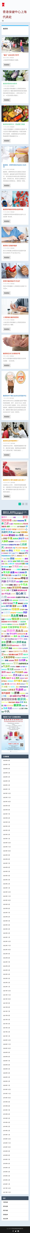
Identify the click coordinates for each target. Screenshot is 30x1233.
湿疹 (14, 605)
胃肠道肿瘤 (20, 521)
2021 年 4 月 (6, 1023)
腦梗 (12, 636)
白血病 (22, 624)
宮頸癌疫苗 (25, 588)
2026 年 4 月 (6, 777)
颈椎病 (15, 538)
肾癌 (4, 569)
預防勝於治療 (13, 654)
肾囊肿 (20, 648)
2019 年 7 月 (6, 1110)
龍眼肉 (11, 651)
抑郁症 (24, 541)
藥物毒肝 (20, 603)
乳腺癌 (6, 666)
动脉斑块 (21, 529)
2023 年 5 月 (6, 921)
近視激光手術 (12, 545)
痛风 (14, 642)
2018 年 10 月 (6, 1147)
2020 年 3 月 (6, 1077)
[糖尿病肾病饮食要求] (15, 75)
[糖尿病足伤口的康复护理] (15, 343)
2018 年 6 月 (6, 1163)
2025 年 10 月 (6, 801)
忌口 (17, 687)
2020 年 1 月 (6, 1085)
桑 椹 (13, 678)
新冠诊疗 (23, 684)
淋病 (22, 561)
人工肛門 (10, 517)
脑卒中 (4, 517)
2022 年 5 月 (6, 970)
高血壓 (15, 615)
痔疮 (4, 559)
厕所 (25, 690)
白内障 (22, 660)
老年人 (13, 555)
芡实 (8, 559)
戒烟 (14, 561)
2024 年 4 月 (6, 875)
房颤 (5, 705)
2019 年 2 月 (6, 1130)
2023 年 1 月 (6, 937)
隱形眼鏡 (10, 705)
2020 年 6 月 (6, 1065)
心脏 (5, 636)
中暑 (15, 603)
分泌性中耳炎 (20, 597)
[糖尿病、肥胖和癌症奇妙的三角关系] (15, 154)
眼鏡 (17, 582)
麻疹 (13, 553)
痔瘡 (4, 631)
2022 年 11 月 (6, 945)
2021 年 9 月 (6, 1003)
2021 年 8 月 (6, 1007)
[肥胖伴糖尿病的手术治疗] (15, 271)
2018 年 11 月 (6, 1143)
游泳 (10, 600)
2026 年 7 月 (6, 764)
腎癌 (24, 645)
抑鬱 (14, 517)
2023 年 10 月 (6, 900)
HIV (7, 651)
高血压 (19, 630)
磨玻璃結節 (5, 545)
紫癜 (22, 702)
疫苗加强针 (17, 669)
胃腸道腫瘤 (18, 559)
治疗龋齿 (23, 666)
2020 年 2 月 (6, 1081)
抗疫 (20, 675)
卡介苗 (22, 551)
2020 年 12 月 (6, 1040)
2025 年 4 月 (6, 826)
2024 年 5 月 (6, 871)
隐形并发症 (15, 645)
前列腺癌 (6, 692)
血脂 (12, 572)
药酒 (22, 669)
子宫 (8, 696)
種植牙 (24, 706)
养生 (11, 550)
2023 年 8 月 (6, 908)
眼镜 (20, 645)
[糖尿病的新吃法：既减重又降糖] (15, 113)
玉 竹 (3, 590)
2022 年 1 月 (6, 986)
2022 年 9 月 (6, 953)
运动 (6, 599)
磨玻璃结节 (15, 708)
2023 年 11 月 (6, 896)
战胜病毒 (15, 600)
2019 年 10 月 (6, 1097)
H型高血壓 (18, 564)
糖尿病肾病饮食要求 (10, 84)
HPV (26, 553)
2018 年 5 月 (6, 1167)
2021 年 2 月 (6, 1032)
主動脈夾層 (17, 541)
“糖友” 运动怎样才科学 (11, 55)
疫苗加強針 (15, 624)
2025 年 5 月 (6, 822)
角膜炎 (9, 588)
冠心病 (19, 593)
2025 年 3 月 (6, 830)
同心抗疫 (18, 548)
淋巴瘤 (9, 606)
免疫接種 (11, 660)
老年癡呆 (18, 680)
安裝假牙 (5, 553)
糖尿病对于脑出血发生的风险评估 (14, 396)
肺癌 (19, 642)
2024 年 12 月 (6, 842)
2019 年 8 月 (6, 1106)
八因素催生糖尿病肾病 (11, 317)
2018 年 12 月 (6, 1139)
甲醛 (23, 695)
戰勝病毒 (6, 567)
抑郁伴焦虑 (22, 687)
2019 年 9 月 (6, 1102)
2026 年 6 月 (6, 768)
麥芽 (26, 678)
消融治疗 (9, 672)
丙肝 (25, 612)
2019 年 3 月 (6, 1126)
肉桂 (10, 648)
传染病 (24, 657)
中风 (7, 711)
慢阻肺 (15, 619)
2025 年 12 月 (6, 793)
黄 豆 (13, 672)
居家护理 (19, 606)
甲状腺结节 (18, 657)
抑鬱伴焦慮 (17, 578)
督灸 (15, 585)
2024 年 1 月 (6, 888)
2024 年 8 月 (6, 859)
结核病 (15, 609)
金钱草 (13, 594)
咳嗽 (6, 660)
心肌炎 (14, 521)
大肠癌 (5, 541)
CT (10, 590)
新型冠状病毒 (9, 699)
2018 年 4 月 (6, 1171)
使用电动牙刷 (21, 634)
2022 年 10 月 (6, 949)
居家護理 (13, 597)
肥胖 (17, 678)
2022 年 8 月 (6, 958)
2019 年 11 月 (6, 1093)
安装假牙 (22, 678)
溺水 (17, 535)
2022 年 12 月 (6, 941)
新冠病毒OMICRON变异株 (9, 622)
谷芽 (18, 526)
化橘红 (10, 585)
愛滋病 (12, 535)
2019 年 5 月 (6, 1118)
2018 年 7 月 (6, 1159)
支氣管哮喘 (13, 627)
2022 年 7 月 (6, 962)
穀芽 (10, 567)
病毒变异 (8, 569)
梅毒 (21, 535)
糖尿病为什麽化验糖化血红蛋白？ (14, 480)
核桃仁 (13, 687)
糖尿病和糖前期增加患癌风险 (13, 209)
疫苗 (4, 642)
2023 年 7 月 (6, 912)
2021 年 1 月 (6, 1036)
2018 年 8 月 (6, 1155)
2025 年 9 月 (6, 805)
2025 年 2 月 (6, 834)
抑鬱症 (19, 569)
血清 (26, 675)
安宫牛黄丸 (13, 526)
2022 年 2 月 (6, 982)
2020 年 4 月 (6, 1073)
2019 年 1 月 (6, 1134)
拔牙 (19, 622)
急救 (21, 581)
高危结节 (22, 526)
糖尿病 (21, 699)
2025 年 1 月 (6, 838)
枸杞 (16, 572)
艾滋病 (14, 590)
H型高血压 (10, 681)
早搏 (6, 551)
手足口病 (7, 575)
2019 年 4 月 (6, 1122)
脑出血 (6, 655)
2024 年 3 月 (6, 879)
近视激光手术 (9, 664)
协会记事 (5, 1218)
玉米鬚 (18, 532)
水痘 (22, 636)
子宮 (9, 687)
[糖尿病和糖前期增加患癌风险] (15, 199)
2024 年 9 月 (6, 855)
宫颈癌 (22, 609)
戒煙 (8, 526)
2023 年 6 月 (6, 917)
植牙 (14, 532)
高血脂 (9, 645)
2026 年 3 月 (6, 781)
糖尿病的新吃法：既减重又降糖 (14, 124)
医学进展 (12, 169)
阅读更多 (7, 65)
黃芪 (23, 675)
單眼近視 (21, 553)
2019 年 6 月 (6, 1114)
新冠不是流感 (8, 603)
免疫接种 (11, 541)
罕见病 (7, 593)
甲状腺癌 (19, 672)
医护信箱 (13, 443)
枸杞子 (8, 678)
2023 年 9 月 (6, 904)
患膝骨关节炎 (18, 651)
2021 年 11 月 (6, 995)
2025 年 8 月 (6, 810)
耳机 (3, 639)
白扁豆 (11, 524)
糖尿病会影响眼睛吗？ (11, 441)
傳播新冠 (19, 556)
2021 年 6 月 (6, 1015)
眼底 (19, 575)
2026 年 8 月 (6, 760)
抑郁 (5, 538)
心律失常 (11, 564)
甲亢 (16, 553)
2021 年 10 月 (6, 999)
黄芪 (18, 545)
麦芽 (27, 696)
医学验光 (4, 681)
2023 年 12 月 (6, 892)
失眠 (18, 561)
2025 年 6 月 (6, 818)
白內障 (5, 648)
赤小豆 (6, 684)
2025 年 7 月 (6, 814)
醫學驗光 (4, 588)
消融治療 (24, 548)
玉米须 (5, 675)
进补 (11, 696)
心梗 (7, 590)
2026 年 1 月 (6, 789)
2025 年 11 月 (6, 797)
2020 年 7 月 (6, 1060)
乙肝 (6, 523)
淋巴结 (10, 561)
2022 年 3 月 (6, 978)
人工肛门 (21, 708)
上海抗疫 (19, 517)
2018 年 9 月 (6, 1151)
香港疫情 (21, 600)
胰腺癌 (10, 630)
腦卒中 (5, 561)
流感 (5, 708)
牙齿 (19, 636)
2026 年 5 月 (6, 773)
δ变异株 (14, 569)
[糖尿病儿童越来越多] (15, 235)
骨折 (4, 634)
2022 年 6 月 (6, 966)
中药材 (14, 529)
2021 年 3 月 (6, 1028)
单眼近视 (15, 648)
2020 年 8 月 (6, 1056)
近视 (24, 605)
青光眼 (6, 572)
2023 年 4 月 (6, 925)
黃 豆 (25, 639)
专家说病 (12, 57)
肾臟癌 (18, 666)
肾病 (15, 663)
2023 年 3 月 (6, 929)
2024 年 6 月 (6, 867)
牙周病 (16, 550)
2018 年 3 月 (6, 1176)
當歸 (8, 597)
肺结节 (21, 538)
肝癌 (9, 642)
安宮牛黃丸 (13, 684)
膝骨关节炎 (17, 696)
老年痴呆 (11, 581)
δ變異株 (25, 567)
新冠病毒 (16, 587)
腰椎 (9, 609)
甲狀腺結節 (19, 613)
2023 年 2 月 (6, 933)
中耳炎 (24, 584)
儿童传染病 (8, 548)
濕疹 (16, 660)
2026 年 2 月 (6, 785)
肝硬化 (21, 638)
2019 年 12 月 (6, 1089)
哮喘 (23, 578)
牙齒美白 (10, 675)
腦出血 (26, 636)
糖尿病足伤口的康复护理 (11, 353)
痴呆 (15, 636)
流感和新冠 (22, 663)
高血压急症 (11, 702)
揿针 (10, 553)
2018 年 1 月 (6, 1184)
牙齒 (13, 548)
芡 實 (18, 585)
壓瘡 (8, 634)
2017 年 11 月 (6, 1192)
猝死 (21, 566)
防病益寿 (12, 86)
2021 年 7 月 (6, 1011)
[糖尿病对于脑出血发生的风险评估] (15, 382)
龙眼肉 (25, 681)
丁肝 (12, 693)
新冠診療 (13, 613)
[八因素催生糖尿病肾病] (15, 307)
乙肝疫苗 (21, 572)
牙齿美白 (13, 666)
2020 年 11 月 (6, 1044)
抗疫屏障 (5, 609)
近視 (16, 575)
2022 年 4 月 (6, 974)
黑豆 (8, 636)
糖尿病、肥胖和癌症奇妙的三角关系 (14, 166)
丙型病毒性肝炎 (18, 524)
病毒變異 (22, 693)
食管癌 (8, 529)
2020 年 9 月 (6, 1052)
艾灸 (6, 564)
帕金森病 (6, 615)
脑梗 (3, 550)
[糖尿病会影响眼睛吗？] (15, 430)
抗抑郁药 (25, 648)
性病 (26, 538)
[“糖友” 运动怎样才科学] (15, 45)
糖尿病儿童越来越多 (10, 246)
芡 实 (12, 575)
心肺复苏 (11, 689)
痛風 (4, 677)
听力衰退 (8, 619)
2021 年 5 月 (6, 1019)
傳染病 (18, 702)
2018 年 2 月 (6, 1180)
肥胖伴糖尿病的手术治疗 (11, 281)
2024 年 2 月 (6, 884)
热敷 (23, 563)
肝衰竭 (6, 535)
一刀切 (5, 585)
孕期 (23, 575)
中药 (4, 696)
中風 (10, 538)
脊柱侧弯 (13, 633)
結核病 (6, 612)
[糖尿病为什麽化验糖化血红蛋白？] (15, 468)
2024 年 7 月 (6, 863)
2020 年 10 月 (6, 1048)
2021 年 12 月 (6, 990)
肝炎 (10, 531)
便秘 (12, 558)
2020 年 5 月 (6, 1069)
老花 (18, 684)
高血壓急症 (11, 639)
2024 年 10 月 (6, 851)
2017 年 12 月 (6, 1188)
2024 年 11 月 (6, 847)
